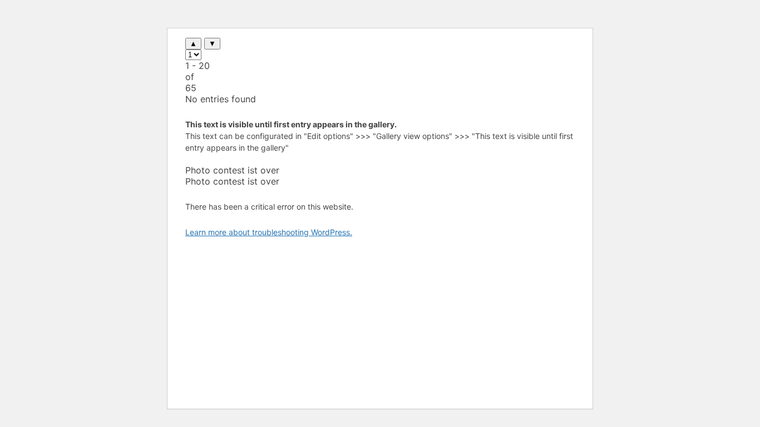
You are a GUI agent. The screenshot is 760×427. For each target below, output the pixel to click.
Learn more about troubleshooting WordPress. (268, 232)
